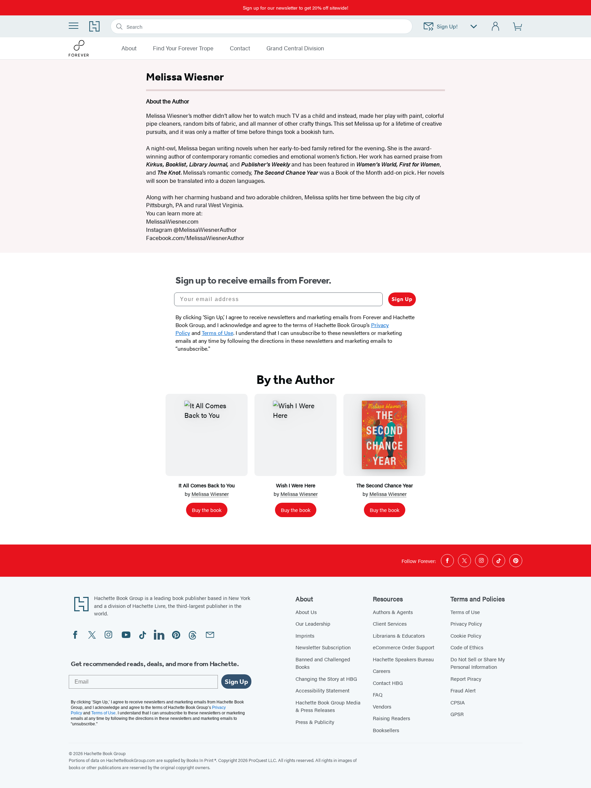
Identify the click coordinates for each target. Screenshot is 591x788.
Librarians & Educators (399, 635)
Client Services (390, 623)
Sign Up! (447, 26)
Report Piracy (465, 678)
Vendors (382, 706)
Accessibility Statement (323, 690)
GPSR (457, 713)
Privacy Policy (466, 623)
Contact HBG (388, 682)
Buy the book (207, 509)
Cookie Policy (465, 635)
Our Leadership (313, 623)
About (128, 48)
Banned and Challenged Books (323, 663)
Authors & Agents (393, 611)
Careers (381, 670)
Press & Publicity (315, 721)
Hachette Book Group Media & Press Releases (328, 706)
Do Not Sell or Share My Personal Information (477, 663)
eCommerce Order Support (403, 647)
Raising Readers (391, 718)
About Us (306, 611)
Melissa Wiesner (210, 493)
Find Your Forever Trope (183, 48)
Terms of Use (465, 611)
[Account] (496, 27)
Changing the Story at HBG (326, 678)
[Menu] (73, 26)
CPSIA (457, 702)
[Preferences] (474, 26)
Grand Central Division (295, 48)
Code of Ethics (466, 647)
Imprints (305, 635)
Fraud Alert (463, 690)
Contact (240, 48)
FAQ (377, 694)
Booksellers (386, 730)
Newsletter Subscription (323, 647)
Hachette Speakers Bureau (403, 659)
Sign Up (402, 299)
